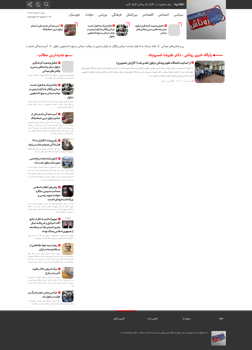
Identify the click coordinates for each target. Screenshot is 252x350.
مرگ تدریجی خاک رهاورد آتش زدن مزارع (46, 271)
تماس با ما (153, 319)
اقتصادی (147, 15)
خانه (221, 319)
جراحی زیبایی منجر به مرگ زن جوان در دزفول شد (44, 294)
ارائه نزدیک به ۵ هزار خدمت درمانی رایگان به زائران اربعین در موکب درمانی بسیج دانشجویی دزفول (101, 31)
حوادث (89, 15)
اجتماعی (163, 15)
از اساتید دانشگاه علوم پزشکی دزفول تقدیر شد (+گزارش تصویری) (153, 63)
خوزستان (74, 15)
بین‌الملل (132, 15)
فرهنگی (116, 15)
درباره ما (186, 319)
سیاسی (178, 15)
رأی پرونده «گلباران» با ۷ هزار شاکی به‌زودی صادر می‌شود (44, 142)
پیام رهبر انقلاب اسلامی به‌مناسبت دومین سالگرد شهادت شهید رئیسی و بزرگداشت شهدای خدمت (53, 193)
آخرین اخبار (119, 319)
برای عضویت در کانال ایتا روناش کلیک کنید (148, 4)
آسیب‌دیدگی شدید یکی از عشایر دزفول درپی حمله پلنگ (47, 27)
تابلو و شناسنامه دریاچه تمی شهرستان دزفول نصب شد (45, 160)
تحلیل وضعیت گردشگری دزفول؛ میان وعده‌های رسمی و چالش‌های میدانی (151, 29)
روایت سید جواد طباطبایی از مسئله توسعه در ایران (45, 247)
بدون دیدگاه (166, 81)
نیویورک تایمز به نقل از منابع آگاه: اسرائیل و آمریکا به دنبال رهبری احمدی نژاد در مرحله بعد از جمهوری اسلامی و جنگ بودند (51, 225)
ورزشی (102, 15)
